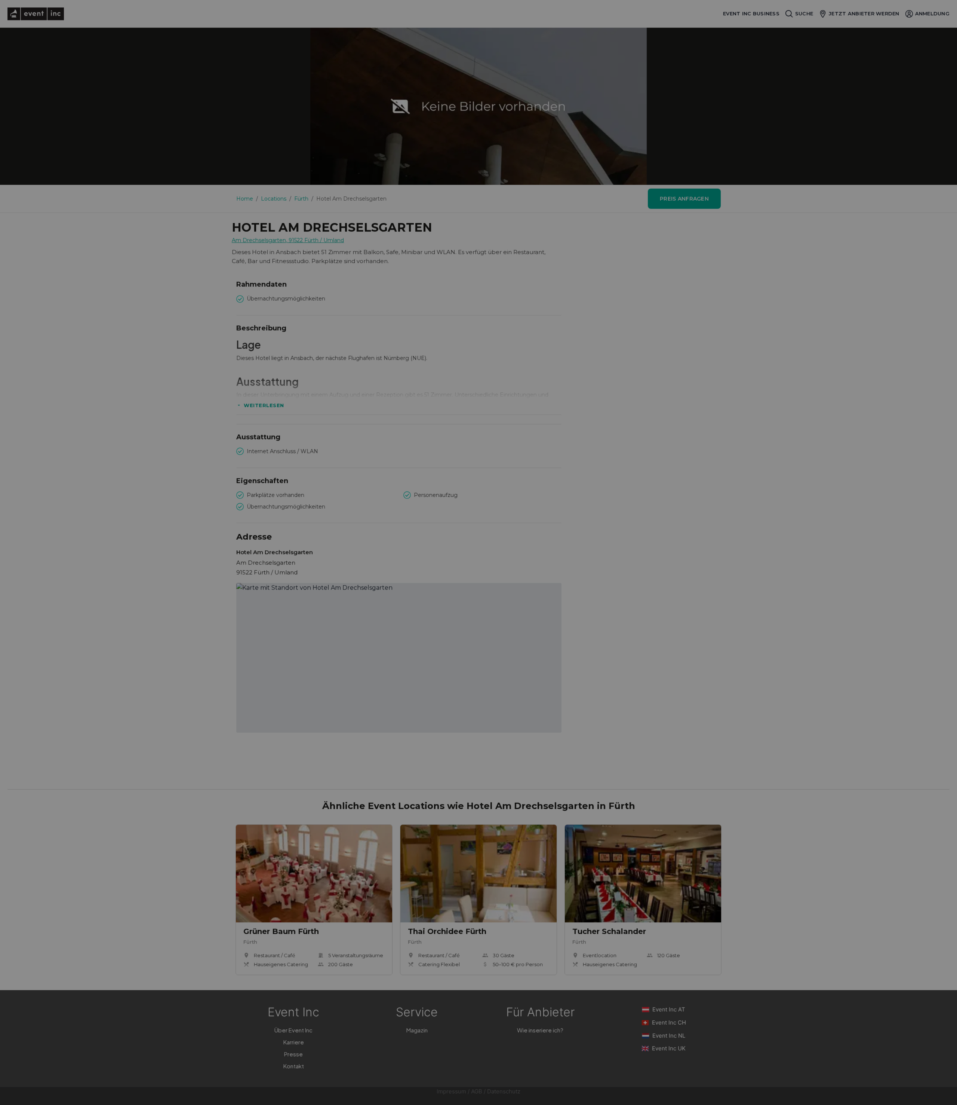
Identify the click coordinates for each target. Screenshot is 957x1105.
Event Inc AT (668, 1009)
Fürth (301, 198)
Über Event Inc (293, 1030)
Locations (273, 198)
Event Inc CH (669, 1022)
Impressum (451, 1091)
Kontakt (293, 1065)
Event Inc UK (669, 1048)
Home (244, 198)
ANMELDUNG (932, 13)
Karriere (293, 1042)
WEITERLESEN (264, 405)
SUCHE (804, 13)
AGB (476, 1091)
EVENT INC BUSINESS (751, 13)
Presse (293, 1053)
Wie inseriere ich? (540, 1030)
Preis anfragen (684, 198)
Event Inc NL (668, 1035)
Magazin (417, 1030)
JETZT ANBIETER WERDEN (864, 13)
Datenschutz (503, 1091)
